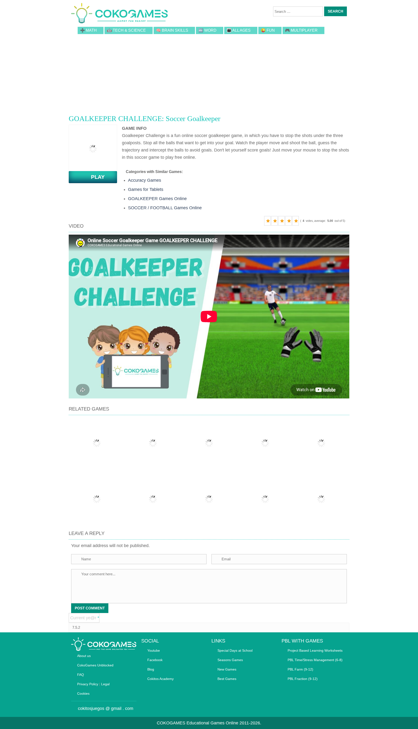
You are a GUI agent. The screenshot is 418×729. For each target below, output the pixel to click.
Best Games (226, 679)
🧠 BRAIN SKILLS (172, 30)
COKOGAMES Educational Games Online (197, 723)
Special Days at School (235, 650)
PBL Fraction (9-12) (303, 679)
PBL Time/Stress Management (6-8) (315, 660)
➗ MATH (88, 30)
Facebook (155, 660)
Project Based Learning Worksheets (315, 650)
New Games (226, 669)
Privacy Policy (87, 684)
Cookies (83, 693)
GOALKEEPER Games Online (157, 198)
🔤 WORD (207, 30)
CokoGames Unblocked (95, 665)
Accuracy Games (144, 180)
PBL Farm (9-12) (300, 669)
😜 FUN (268, 30)
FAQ (80, 675)
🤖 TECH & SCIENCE (126, 30)
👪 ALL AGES (239, 30)
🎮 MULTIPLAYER (301, 30)
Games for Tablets (145, 189)
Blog (150, 669)
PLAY (95, 177)
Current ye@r (84, 617)
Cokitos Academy (160, 679)
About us (84, 656)
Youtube (153, 650)
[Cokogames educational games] (119, 14)
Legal (105, 684)
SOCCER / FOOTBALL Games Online (165, 207)
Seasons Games (230, 660)
